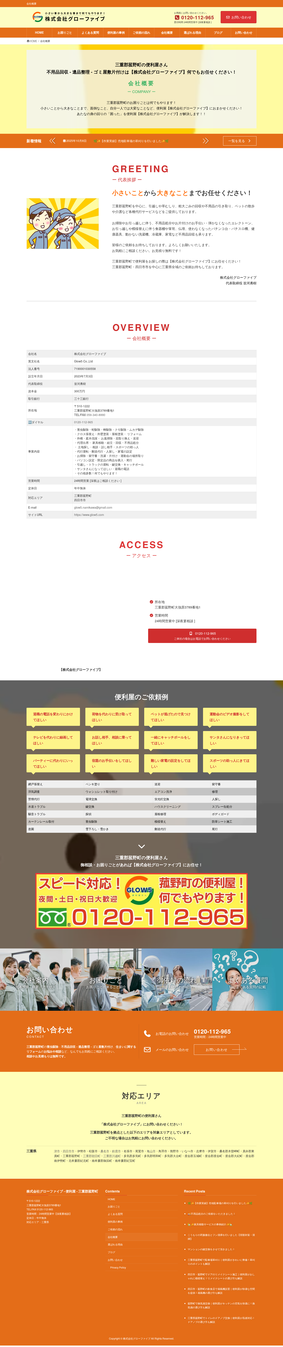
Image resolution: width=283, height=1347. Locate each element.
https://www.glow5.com (89, 515)
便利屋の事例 (115, 1221)
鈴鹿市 (116, 1151)
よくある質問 (115, 1214)
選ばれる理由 (115, 1244)
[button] (205, 141)
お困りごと (114, 1206)
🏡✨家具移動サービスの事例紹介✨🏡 (210, 1224)
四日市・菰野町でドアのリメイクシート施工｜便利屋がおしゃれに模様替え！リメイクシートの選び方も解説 (221, 1276)
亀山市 (151, 1151)
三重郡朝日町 (91, 1156)
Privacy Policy (118, 1267)
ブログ (111, 1252)
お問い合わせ (241, 17)
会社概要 (113, 1237)
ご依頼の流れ (115, 1229)
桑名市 (104, 1151)
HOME (111, 1199)
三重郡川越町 (112, 1156)
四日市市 (68, 1151)
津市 (57, 1151)
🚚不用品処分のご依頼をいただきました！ (212, 1213)
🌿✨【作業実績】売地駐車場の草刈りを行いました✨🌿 (130, 141)
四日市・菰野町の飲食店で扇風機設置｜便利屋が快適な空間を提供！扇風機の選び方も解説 (221, 1291)
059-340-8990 (96, 415)
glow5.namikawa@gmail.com (93, 507)
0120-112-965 (83, 422)
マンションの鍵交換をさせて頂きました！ (211, 1249)
